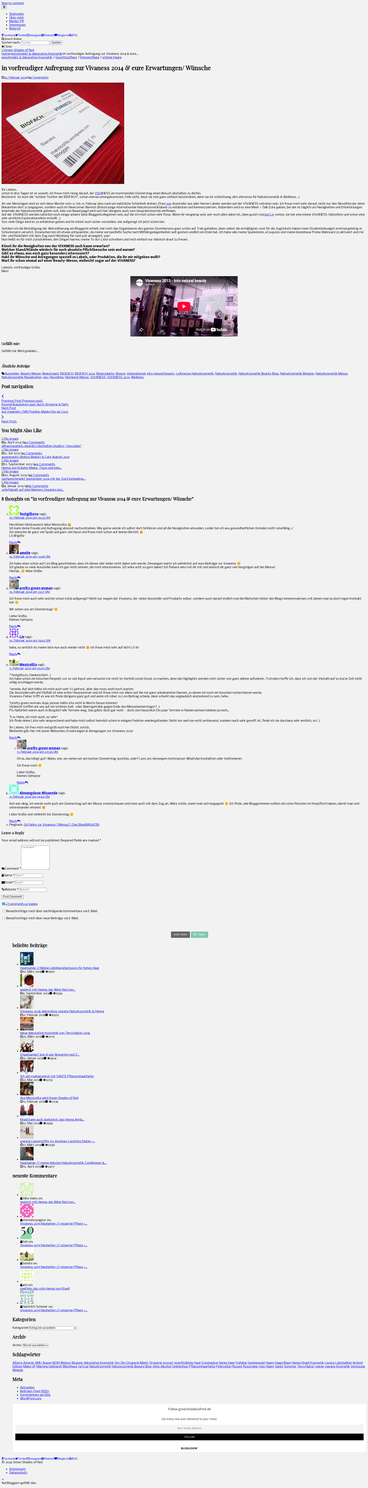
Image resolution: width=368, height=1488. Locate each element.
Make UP (29, 1366)
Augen (47, 1363)
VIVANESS (98, 377)
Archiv (16, 1345)
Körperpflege (89, 57)
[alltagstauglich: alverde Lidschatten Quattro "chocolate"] (10, 439)
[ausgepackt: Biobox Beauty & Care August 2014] (10, 450)
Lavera (329, 1363)
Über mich (16, 18)
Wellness (137, 377)
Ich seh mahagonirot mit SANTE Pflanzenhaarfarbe (57, 1076)
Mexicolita (28, 665)
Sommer (290, 1366)
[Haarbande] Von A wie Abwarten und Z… (49, 1055)
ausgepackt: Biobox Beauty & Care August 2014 (36, 457)
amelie (25, 553)
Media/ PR (16, 21)
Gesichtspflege (66, 57)
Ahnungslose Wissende (39, 793)
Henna (296, 1363)
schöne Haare (112, 57)
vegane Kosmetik (337, 1366)
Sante (279, 1366)
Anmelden (27, 1388)
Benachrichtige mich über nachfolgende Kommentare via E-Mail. (52, 911)
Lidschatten (343, 1363)
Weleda (17, 1370)
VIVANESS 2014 (118, 377)
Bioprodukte (105, 374)
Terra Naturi (306, 1366)
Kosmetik (317, 1363)
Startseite (16, 14)
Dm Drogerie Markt (135, 1363)
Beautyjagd (50, 374)
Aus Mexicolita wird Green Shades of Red (49, 1098)
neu (45, 377)
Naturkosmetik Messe (331, 374)
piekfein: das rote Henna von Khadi (45, 1289)
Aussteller (12, 374)
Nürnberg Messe (77, 377)
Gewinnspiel (256, 1363)
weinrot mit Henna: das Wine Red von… (48, 990)
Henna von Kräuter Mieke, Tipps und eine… (32, 468)
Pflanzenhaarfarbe (202, 1366)
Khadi (305, 1363)
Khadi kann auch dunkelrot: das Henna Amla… (52, 1120)
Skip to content (13, 3)
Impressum (17, 25)
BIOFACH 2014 (85, 374)
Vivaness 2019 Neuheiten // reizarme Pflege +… (53, 1224)
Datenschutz (18, 1473)
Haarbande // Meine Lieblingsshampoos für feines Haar (59, 968)
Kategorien (20, 1328)
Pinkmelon (223, 1366)
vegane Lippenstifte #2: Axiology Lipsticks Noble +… (57, 1141)
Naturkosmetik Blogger (297, 374)
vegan (319, 1366)
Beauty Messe (31, 374)
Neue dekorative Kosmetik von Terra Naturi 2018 (55, 1033)
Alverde (28, 1363)
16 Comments (45, 464)
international (136, 374)
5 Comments (33, 453)
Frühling (241, 1363)
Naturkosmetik (226, 374)
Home (6, 54)
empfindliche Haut (187, 1363)
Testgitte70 (29, 514)
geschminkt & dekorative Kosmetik (36, 54)
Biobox (66, 1363)
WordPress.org (30, 1398)
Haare (270, 1363)
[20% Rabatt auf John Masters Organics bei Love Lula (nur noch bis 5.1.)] (10, 482)
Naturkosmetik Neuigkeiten (22, 377)
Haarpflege (283, 1363)
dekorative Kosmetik (99, 1363)
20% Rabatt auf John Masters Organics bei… (33, 490)
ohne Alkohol (162, 1366)
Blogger (77, 1363)
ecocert (168, 1363)
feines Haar (227, 1363)
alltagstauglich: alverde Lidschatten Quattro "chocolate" (42, 446)
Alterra (17, 1363)
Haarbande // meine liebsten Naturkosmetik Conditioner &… (63, 1163)
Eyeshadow (210, 1363)
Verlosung (358, 1366)
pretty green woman (36, 588)
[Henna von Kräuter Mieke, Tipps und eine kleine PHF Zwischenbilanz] (10, 461)
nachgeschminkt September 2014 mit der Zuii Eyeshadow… (43, 479)
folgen (201, 934)
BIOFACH (66, 374)
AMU (38, 1363)
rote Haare (266, 1366)
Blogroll (14, 28)
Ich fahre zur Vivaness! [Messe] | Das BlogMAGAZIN (61, 825)
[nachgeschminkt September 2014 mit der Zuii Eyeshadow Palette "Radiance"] (10, 472)
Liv (22, 637)
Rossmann (250, 1366)
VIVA (98, 193)
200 (169, 204)
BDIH (56, 1363)
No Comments (37, 486)
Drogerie (155, 1363)
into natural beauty (161, 374)
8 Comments (39, 78)
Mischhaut (70, 1366)
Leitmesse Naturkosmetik (195, 374)
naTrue (83, 1366)
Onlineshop (180, 1366)
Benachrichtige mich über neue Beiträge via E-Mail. (42, 918)
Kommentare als (35, 1395)
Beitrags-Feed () (34, 1391)
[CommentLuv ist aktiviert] (21, 904)
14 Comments (35, 442)
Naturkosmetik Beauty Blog (259, 374)
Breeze (121, 374)
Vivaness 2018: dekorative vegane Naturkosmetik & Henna (62, 1011)
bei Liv (269, 215)
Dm (117, 1363)
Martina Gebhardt (49, 1366)
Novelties (57, 377)
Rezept (237, 1366)
